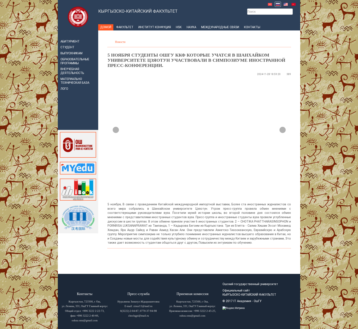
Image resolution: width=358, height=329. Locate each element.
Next (282, 130)
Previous (116, 130)
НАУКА (191, 27)
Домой (105, 27)
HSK (179, 27)
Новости (120, 42)
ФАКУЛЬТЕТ (124, 27)
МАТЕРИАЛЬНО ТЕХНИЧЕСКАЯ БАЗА (74, 81)
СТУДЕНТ (67, 47)
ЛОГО (64, 89)
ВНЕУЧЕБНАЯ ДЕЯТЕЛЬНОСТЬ (72, 71)
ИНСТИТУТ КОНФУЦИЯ (154, 27)
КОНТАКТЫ (252, 27)
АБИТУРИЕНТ (70, 41)
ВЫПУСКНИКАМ (71, 53)
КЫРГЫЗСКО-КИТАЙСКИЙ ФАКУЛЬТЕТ (138, 11)
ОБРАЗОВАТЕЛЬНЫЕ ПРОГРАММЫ (74, 61)
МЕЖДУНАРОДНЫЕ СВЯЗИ (220, 27)
